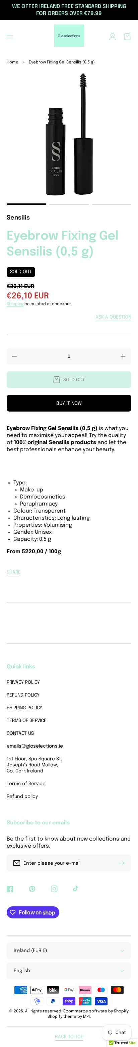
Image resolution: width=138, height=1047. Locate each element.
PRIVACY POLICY (23, 682)
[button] (10, 36)
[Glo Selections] (69, 36)
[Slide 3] (111, 204)
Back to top (69, 1037)
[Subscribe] (123, 863)
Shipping (15, 304)
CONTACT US (20, 733)
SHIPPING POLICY (24, 708)
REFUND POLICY (23, 695)
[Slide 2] (68, 204)
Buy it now (69, 403)
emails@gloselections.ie (35, 746)
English (22, 970)
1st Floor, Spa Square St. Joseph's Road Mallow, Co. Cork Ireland (34, 765)
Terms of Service (26, 783)
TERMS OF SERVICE (27, 720)
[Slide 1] (26, 204)
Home (12, 62)
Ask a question (113, 317)
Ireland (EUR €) (30, 950)
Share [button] (14, 572)
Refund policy (22, 796)
